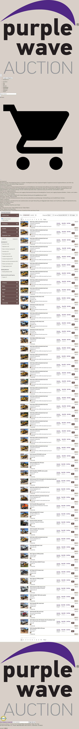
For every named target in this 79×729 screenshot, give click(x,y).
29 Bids (58, 258)
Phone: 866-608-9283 (18, 725)
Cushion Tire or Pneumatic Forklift (8, 195)
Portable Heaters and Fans (51, 200)
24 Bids (58, 433)
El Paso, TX (32, 598)
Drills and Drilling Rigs (18, 188)
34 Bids (58, 267)
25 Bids (58, 358)
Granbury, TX (32, 465)
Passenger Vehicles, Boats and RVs (8, 196)
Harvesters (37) (5, 251)
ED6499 (22, 230)
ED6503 (22, 437)
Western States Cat (34, 472)
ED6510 (22, 412)
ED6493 (22, 246)
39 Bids (58, 466)
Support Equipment (4, 199)
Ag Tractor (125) (5, 244)
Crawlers (11, 188)
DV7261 (22, 504)
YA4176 (22, 338)
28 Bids (58, 574)
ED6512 (22, 263)
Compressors (3, 200)
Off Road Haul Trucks (46, 188)
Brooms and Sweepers (62, 186)
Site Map (37, 724)
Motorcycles (35, 198)
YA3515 (22, 528)
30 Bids (58, 474)
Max (68, 223)
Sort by (56, 215)
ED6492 (22, 255)
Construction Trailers (10, 207)
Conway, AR (32, 581)
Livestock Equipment (58, 182)
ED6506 (22, 288)
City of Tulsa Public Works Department (38, 621)
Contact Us (5, 79)
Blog (33, 724)
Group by (45, 215)
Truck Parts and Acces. (30, 210)
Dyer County (32, 298)
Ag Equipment (3, 181)
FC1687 (22, 537)
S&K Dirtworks (33, 629)
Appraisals (5, 88)
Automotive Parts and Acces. (22, 198)
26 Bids (58, 391)
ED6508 (22, 279)
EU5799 (22, 520)
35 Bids (58, 491)
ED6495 (22, 238)
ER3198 (22, 304)
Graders (30, 188)
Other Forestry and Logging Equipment (52, 192)
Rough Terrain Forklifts (21, 189)
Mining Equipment (36, 188)
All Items (2, 97)
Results (5, 86)
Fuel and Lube (19, 200)
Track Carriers (53, 189)
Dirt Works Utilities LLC (35, 464)
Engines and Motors (11, 200)
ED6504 (22, 429)
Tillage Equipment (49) (7, 266)
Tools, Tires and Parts (5, 203)
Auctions (5, 81)
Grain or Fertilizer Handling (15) (8, 249)
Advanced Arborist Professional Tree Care (39, 505)
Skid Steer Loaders (36, 189)
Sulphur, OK (32, 523)
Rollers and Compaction (10, 189)
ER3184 (22, 586)
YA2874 (22, 603)
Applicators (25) (5, 246)
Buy (4, 83)
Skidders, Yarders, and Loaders (69, 192)
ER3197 (22, 329)
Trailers (1, 206)
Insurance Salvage (34, 530)
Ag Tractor (9, 182)
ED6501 (22, 313)
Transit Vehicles (61, 198)
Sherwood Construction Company (37, 455)
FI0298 (22, 619)
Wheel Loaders (60, 189)
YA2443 (22, 578)
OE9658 (22, 562)
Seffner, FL (32, 507)
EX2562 (22, 628)
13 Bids (58, 400)
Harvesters (32, 182)
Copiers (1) (4, 277)
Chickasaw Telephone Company (37, 522)
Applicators (14, 182)
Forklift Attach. (19, 195)
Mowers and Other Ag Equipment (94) (10, 261)
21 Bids (58, 225)
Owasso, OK (32, 457)
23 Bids (58, 242)
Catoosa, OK (32, 614)
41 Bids (58, 499)
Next (45, 219)
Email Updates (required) (6, 722)
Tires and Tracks (16, 205)
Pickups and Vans (51, 198)
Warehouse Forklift (42, 195)
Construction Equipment (6, 185)
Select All (4, 239)
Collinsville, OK (33, 547)
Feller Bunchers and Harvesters (7, 192)
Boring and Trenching (51, 186)
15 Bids (58, 234)
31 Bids (58, 565)
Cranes (7, 188)
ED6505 (22, 387)
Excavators (25, 188)
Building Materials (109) (7, 271)
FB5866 (22, 495)
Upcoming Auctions (7, 218)
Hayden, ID (32, 473)
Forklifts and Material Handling (7, 193)
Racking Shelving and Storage (30, 195)
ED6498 (22, 446)
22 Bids (58, 366)
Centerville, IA (33, 490)
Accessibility (28, 724)
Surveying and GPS (45, 189)
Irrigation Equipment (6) (7, 256)
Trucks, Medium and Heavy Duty (8, 209)
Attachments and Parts (25, 186)
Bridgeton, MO (33, 573)
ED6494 (22, 271)
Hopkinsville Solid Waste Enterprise (37, 588)
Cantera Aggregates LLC (35, 489)
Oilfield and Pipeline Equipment (58, 188)
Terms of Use (13, 724)
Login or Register (8, 78)
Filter (5, 212)
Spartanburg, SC (33, 531)
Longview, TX (33, 341)
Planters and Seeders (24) (7, 263)
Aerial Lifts (2, 186)
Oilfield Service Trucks (20, 210)
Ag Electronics (3, 182)
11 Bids (58, 416)
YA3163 (22, 553)
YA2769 (22, 570)
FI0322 (22, 454)
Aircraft (2, 198)
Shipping (5, 90)
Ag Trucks (2, 210)
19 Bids (58, 275)
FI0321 (22, 611)
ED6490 (22, 363)
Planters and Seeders (10, 184)
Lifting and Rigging (40, 200)
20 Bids (58, 325)
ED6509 (22, 221)
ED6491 (22, 396)
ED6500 (22, 379)
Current (58, 223)
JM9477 (22, 595)
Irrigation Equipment (48, 182)
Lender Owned (33, 339)
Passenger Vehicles (42, 198)
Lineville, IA (32, 563)
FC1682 (22, 487)
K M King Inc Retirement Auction (37, 480)
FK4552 (22, 470)
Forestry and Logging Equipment (8, 191)
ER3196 (22, 296)
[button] (39, 176)
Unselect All (15, 239)
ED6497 (22, 421)
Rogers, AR (32, 631)
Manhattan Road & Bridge (35, 613)
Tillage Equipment (19, 184)
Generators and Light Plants (29, 200)
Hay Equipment (39, 182)
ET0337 (22, 462)
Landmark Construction (35, 223)
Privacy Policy (21, 724)
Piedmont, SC (33, 224)
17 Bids (58, 308)
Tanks (71, 200)
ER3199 (22, 321)
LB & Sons (32, 596)
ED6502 (22, 404)
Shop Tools (9, 205)
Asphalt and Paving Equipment (12, 186)
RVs (56, 198)
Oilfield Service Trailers (20, 207)
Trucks (37, 210)
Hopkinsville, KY (33, 589)
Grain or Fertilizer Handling (23, 182)
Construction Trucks (10, 210)
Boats (30, 198)
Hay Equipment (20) (6, 253)
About (4, 91)
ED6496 (22, 371)
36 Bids (58, 342)
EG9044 (22, 545)
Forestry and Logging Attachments (23, 192)
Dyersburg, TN (33, 299)
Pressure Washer (62, 200)
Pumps (68, 200)
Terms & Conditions (4, 724)
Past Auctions (5, 220)
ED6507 (22, 354)
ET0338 (22, 512)
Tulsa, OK (32, 622)
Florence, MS (32, 556)
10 (41, 219)
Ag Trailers (2, 207)
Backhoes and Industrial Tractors (38, 186)
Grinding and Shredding (37, 192)
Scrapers (29, 189)
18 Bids (58, 283)
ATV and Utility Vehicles (9, 198)
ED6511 (22, 346)
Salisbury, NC (33, 606)
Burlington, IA (32, 482)
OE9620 (22, 479)
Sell (4, 84)
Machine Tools (3, 205)
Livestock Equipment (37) (7, 258)
